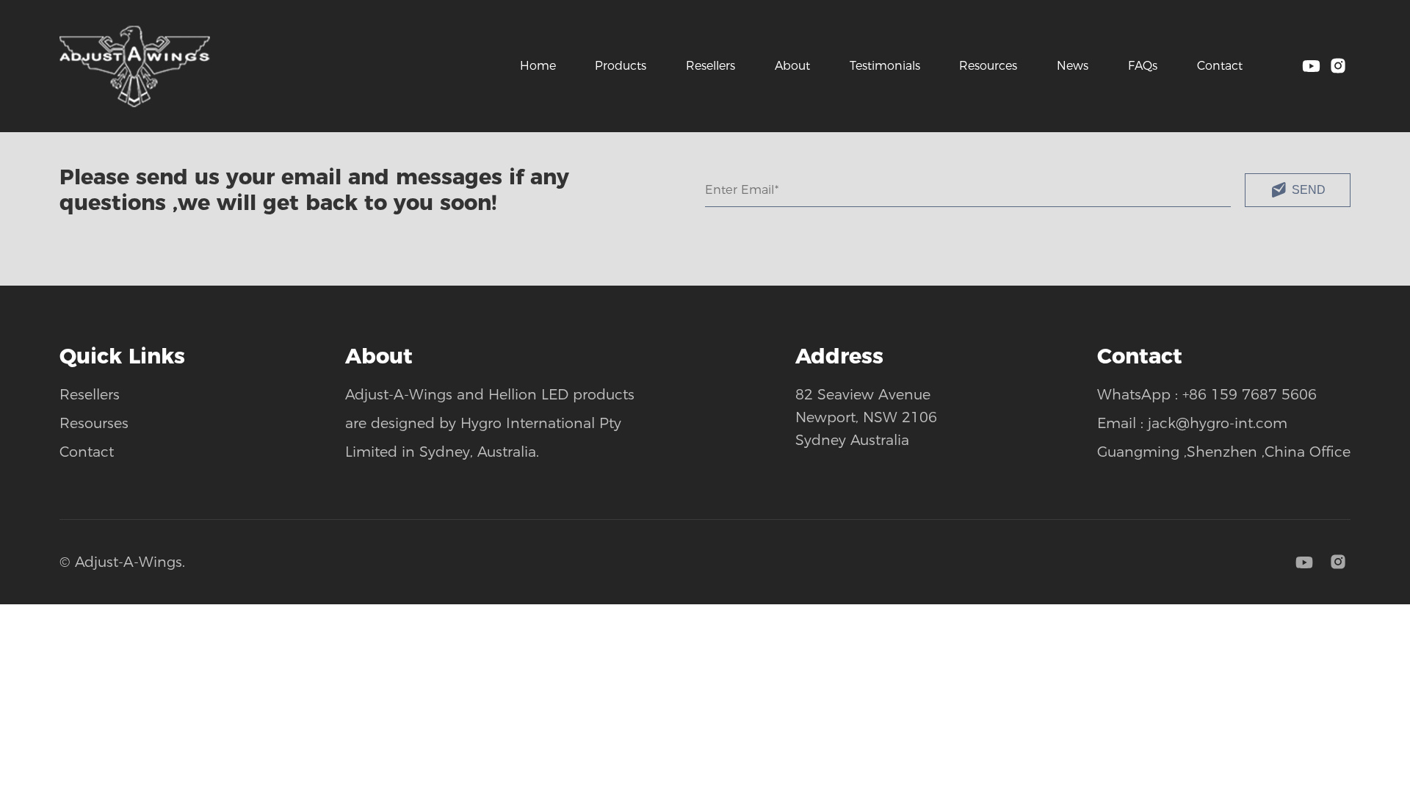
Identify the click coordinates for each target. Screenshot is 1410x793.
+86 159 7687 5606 (1249, 394)
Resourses (94, 423)
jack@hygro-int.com (1217, 423)
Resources (988, 66)
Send (1309, 189)
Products (620, 66)
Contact (1220, 66)
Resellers (710, 66)
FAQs (1142, 66)
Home (538, 66)
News (1072, 66)
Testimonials (885, 66)
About (792, 66)
